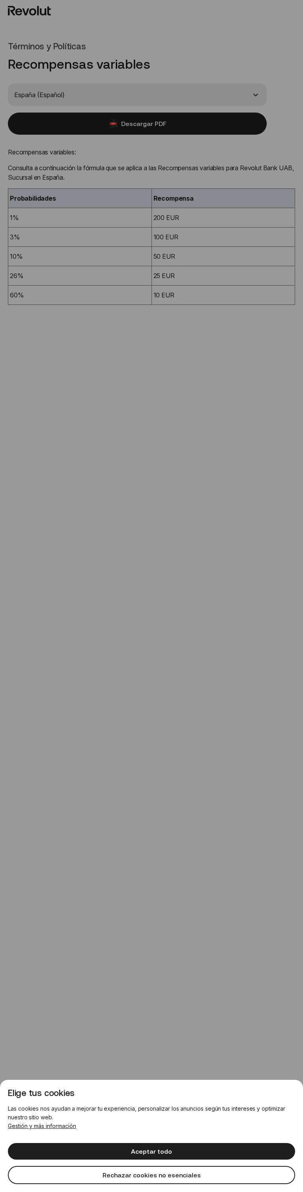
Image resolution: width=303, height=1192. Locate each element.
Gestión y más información (42, 1125)
